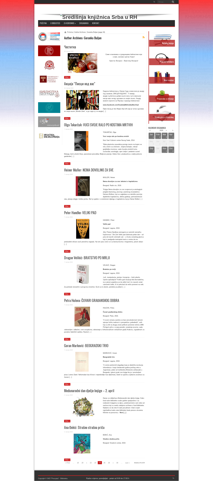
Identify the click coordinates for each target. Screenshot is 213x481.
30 (117, 463)
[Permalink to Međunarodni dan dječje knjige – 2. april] (82, 416)
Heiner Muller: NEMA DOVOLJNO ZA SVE (89, 169)
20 (82, 463)
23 (95, 463)
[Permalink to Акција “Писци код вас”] (82, 109)
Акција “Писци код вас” (79, 83)
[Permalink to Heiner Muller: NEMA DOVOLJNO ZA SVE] (82, 195)
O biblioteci (55, 23)
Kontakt (95, 23)
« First (67, 463)
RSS (144, 37)
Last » (127, 463)
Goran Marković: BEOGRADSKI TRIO (86, 345)
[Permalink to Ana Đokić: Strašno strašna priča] (82, 453)
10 (78, 463)
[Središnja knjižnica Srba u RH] (98, 17)
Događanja (84, 23)
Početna (43, 23)
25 (104, 463)
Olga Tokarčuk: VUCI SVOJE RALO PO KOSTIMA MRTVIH (98, 124)
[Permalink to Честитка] (82, 72)
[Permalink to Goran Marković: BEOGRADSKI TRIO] (82, 371)
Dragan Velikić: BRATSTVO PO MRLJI (87, 257)
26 (109, 463)
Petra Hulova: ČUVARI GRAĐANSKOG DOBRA (91, 300)
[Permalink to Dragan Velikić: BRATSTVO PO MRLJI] (82, 283)
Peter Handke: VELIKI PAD (80, 212)
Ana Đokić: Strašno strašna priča (84, 427)
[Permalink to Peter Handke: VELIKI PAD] (82, 238)
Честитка (70, 46)
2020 (161, 130)
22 (91, 463)
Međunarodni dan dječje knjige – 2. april (89, 390)
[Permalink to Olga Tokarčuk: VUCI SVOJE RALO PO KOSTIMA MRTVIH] (82, 150)
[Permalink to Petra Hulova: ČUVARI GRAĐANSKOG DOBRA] (82, 326)
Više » (67, 77)
